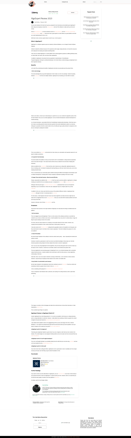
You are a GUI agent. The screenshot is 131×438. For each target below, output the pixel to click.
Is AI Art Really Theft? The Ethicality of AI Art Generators (91, 21)
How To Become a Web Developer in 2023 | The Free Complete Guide (91, 33)
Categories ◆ (65, 1)
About (84, 1)
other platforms (48, 202)
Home (45, 1)
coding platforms (58, 31)
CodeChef (33, 33)
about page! (63, 392)
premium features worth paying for (53, 319)
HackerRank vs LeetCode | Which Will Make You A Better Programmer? (91, 25)
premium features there (47, 343)
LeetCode (67, 31)
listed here (57, 377)
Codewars (38, 33)
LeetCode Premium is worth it (50, 184)
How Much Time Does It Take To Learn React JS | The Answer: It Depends (91, 29)
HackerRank (72, 31)
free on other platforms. (55, 326)
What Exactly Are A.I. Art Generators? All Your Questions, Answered (91, 17)
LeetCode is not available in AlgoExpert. (55, 268)
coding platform (50, 27)
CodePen (43, 152)
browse (72, 12)
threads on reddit (44, 227)
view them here (61, 373)
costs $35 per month (70, 182)
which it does (39, 307)
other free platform (35, 335)
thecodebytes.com (38, 31)
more (43, 33)
